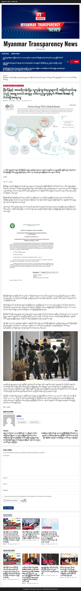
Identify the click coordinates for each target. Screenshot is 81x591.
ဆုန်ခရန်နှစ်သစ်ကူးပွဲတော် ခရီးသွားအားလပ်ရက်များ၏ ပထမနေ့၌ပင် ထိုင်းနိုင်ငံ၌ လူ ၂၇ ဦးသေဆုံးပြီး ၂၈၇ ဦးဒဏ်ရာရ (32, 63)
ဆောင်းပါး (51, 561)
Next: (59, 434)
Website (5, 490)
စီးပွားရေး (45, 561)
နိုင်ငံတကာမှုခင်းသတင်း (9, 85)
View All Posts (34, 422)
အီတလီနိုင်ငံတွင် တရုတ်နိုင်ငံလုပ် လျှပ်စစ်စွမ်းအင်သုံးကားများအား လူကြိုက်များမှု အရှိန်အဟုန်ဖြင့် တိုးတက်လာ (31, 535)
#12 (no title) (5, 54)
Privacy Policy (15, 54)
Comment (6, 455)
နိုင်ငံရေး (51, 563)
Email (5, 484)
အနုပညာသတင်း (27, 563)
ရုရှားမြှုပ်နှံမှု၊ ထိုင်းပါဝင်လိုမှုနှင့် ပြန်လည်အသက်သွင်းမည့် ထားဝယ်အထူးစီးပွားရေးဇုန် (50, 570)
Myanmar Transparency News (40, 43)
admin (6, 100)
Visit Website (22, 422)
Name (5, 478)
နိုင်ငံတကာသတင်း (19, 85)
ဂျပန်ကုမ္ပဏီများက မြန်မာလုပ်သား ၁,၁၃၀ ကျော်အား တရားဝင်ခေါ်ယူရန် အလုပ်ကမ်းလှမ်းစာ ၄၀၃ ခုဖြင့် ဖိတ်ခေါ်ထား (33, 58)
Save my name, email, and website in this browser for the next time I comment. (28, 496)
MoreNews (46, 589)
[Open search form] (67, 61)
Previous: (21, 436)
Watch (76, 62)
